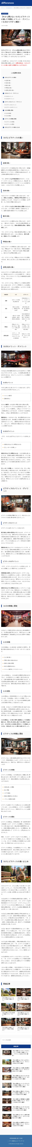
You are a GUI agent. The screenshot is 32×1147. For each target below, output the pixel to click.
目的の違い (8, 83)
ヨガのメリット (9, 96)
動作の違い (8, 85)
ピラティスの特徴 (10, 121)
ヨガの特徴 (8, 113)
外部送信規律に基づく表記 (16, 1138)
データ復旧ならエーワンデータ (16, 1141)
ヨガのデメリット (10, 98)
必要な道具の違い (10, 90)
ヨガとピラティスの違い (11, 77)
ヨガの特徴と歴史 (9, 110)
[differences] (7, 2)
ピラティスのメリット (11, 104)
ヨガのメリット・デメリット (12, 93)
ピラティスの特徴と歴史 (11, 118)
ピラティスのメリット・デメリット (13, 101)
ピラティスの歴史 (10, 124)
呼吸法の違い (9, 87)
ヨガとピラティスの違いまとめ (12, 127)
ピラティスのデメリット (11, 107)
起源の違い (8, 80)
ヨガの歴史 (8, 115)
